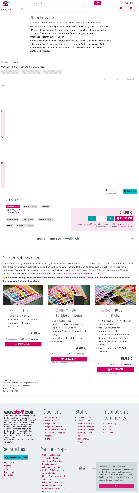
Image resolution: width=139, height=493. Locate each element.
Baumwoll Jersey (84, 433)
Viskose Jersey (84, 417)
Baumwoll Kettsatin (85, 430)
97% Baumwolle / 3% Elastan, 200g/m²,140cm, (13, 211)
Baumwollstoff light (85, 424)
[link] (6, 3)
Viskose (80, 436)
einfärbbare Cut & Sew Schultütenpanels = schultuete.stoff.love (52, 464)
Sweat (80, 442)
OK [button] (116, 486)
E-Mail (48, 439)
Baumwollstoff (83, 420)
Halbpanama (83, 439)
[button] (7, 9)
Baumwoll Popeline (85, 427)
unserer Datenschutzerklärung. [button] (111, 480)
